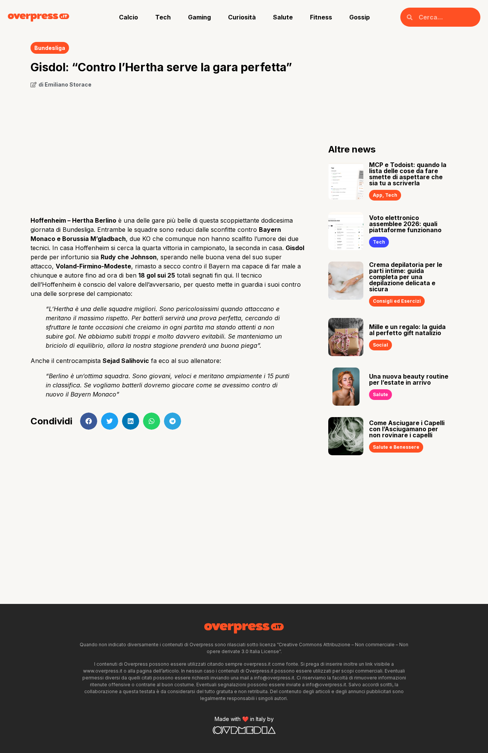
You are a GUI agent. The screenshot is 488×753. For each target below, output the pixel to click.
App (377, 195)
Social (380, 345)
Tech (163, 17)
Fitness (321, 17)
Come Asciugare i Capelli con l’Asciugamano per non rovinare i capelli (407, 429)
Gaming (199, 17)
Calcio (128, 17)
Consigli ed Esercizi (397, 301)
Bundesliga (49, 48)
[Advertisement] (167, 149)
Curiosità (242, 17)
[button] (88, 421)
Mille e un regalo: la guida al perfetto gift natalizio (407, 330)
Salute (283, 17)
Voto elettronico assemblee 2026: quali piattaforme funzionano (405, 224)
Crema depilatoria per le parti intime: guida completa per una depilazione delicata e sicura (405, 277)
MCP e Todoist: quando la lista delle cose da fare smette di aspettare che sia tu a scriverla (407, 174)
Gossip (359, 17)
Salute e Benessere (396, 447)
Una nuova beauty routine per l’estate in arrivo (408, 379)
